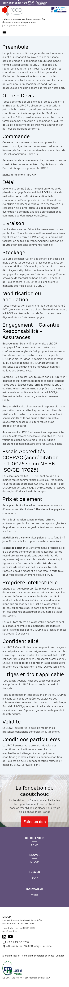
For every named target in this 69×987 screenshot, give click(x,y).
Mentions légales (11, 956)
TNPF (24, 3)
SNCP (11, 3)
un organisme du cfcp (15, 26)
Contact (60, 956)
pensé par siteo (9, 931)
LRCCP (18, 3)
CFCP (5, 3)
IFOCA (31, 3)
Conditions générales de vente (38, 956)
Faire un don (34, 821)
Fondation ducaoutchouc (41, 3)
